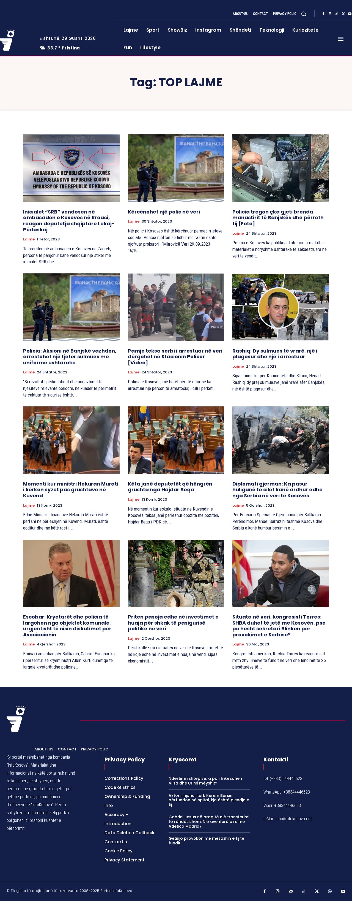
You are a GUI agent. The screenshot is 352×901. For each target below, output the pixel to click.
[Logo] (16, 718)
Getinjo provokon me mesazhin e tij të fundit (206, 841)
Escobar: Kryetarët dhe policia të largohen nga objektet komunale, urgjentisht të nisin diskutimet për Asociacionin (67, 625)
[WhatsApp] (330, 891)
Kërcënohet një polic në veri (164, 211)
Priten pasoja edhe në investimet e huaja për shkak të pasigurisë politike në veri (173, 622)
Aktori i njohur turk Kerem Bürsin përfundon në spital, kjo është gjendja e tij (209, 800)
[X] (343, 14)
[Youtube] (343, 891)
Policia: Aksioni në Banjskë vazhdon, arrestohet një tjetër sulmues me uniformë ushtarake (69, 356)
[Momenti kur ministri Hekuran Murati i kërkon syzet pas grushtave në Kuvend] (71, 440)
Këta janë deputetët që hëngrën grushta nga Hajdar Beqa (170, 486)
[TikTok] (336, 14)
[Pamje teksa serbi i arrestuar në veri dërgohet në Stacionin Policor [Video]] (176, 307)
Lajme (29, 239)
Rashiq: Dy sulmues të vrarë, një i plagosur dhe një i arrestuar (274, 353)
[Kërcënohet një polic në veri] (176, 168)
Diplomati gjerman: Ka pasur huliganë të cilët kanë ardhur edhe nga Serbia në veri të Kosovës (277, 489)
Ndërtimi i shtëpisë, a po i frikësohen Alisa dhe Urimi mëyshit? (205, 781)
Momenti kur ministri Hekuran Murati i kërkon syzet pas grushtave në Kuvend (70, 489)
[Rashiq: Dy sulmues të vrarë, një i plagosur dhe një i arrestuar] (280, 307)
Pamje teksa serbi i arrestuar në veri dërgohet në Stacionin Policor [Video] (175, 356)
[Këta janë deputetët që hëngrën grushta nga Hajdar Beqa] (176, 440)
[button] (303, 13)
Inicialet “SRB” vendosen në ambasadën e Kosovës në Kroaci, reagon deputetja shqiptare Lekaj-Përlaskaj (69, 220)
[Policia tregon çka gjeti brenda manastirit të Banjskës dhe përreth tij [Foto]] (280, 168)
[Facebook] (323, 14)
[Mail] (291, 891)
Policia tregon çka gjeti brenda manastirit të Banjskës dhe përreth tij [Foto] (278, 217)
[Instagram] (330, 14)
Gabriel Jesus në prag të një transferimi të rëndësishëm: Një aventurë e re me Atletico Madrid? (209, 821)
